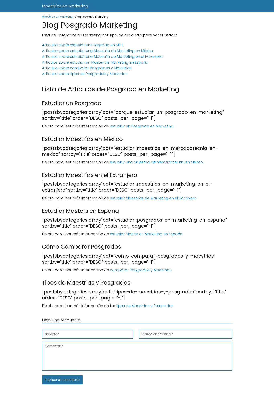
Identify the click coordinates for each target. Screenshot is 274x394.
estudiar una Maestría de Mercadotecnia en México (156, 162)
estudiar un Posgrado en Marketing (142, 126)
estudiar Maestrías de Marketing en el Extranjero (153, 198)
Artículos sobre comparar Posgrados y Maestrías (87, 67)
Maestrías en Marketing (65, 6)
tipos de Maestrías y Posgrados (144, 305)
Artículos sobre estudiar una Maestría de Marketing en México (97, 50)
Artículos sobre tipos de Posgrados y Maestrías (84, 73)
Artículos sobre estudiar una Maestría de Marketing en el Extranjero (102, 56)
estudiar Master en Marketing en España (146, 233)
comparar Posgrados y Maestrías (141, 269)
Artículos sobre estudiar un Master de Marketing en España (95, 62)
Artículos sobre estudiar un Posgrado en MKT (82, 44)
